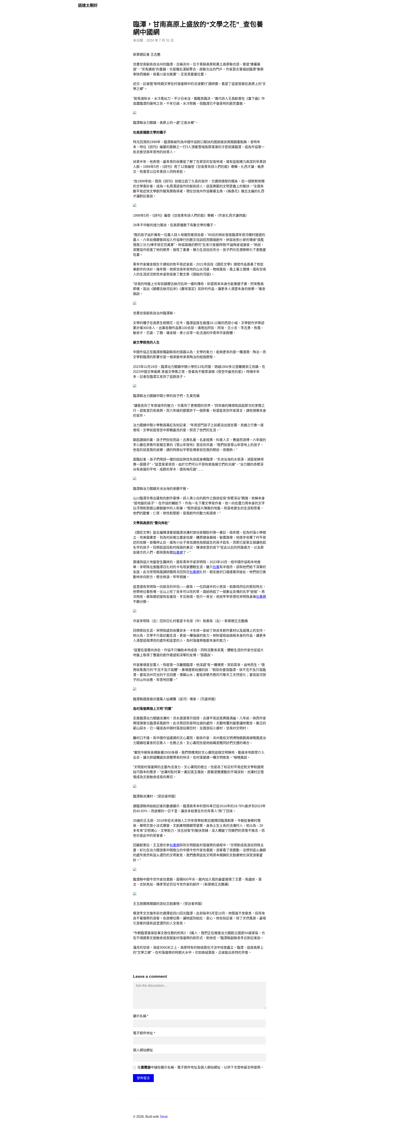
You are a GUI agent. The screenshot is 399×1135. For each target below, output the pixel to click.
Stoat (163, 1116)
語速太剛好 (88, 5)
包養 (216, 567)
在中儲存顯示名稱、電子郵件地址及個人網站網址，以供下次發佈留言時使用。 (200, 1067)
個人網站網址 (143, 1050)
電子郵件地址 (144, 1033)
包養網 (178, 552)
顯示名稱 (140, 1016)
